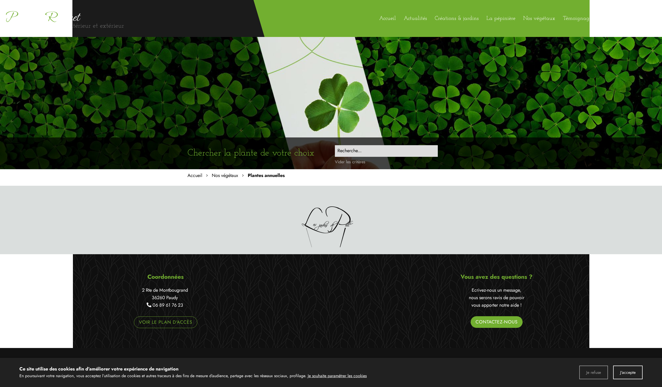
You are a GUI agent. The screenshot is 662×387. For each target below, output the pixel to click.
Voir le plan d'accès (165, 322)
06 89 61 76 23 (168, 305)
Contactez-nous (497, 322)
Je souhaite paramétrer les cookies (337, 376)
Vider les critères (350, 162)
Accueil (194, 175)
